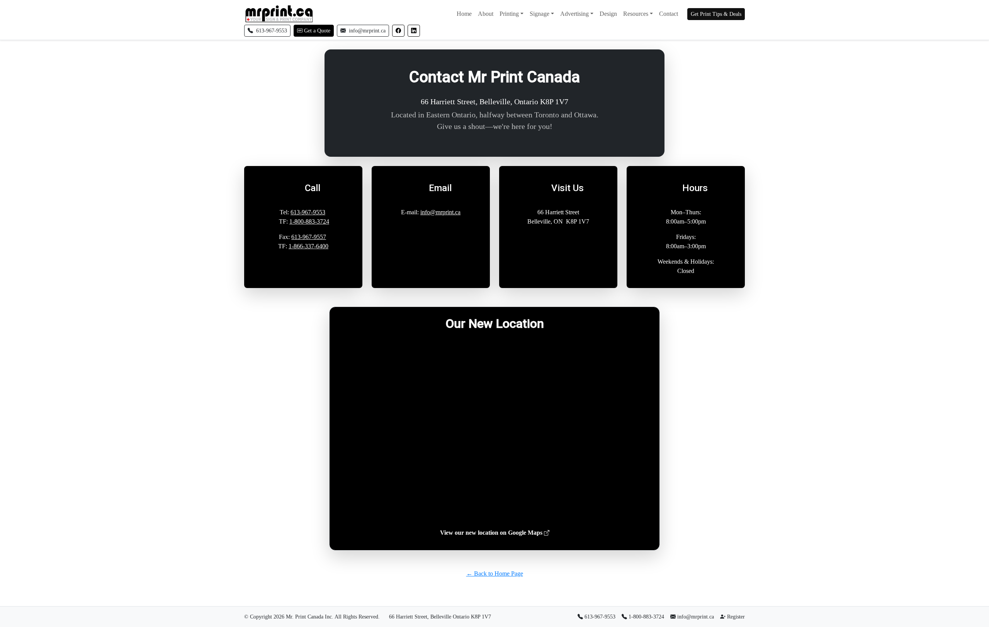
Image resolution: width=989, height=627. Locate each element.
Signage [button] (539, 13)
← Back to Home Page (494, 573)
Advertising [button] (574, 13)
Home (464, 13)
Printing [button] (509, 13)
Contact (668, 13)
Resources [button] (635, 13)
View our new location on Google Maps (492, 532)
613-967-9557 (308, 237)
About (485, 13)
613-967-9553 (308, 212)
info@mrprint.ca (440, 212)
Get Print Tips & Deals (716, 14)
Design (608, 13)
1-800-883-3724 (309, 221)
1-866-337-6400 (308, 246)
